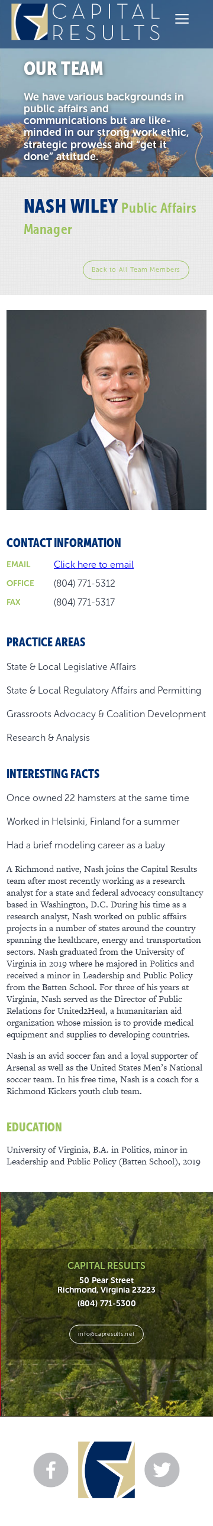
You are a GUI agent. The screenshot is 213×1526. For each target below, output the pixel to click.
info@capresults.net (106, 1333)
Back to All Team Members (136, 270)
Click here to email (94, 564)
